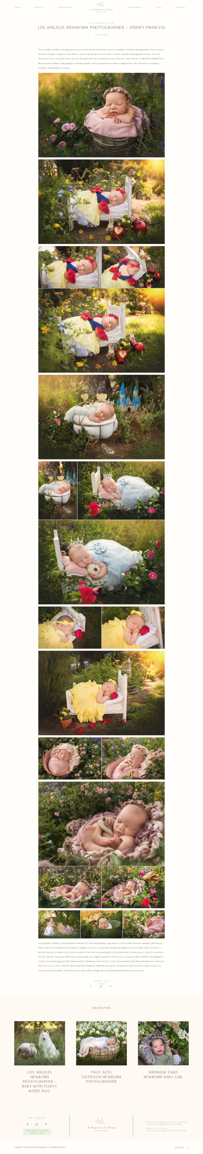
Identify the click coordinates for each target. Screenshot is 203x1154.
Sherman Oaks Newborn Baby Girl (163, 1074)
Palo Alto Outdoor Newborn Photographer (101, 1077)
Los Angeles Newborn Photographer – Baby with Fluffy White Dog (39, 1081)
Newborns (101, 35)
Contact (181, 8)
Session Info (65, 8)
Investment (134, 8)
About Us (39, 8)
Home (18, 8)
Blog (159, 8)
